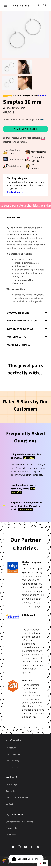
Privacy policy (12, 828)
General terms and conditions (19, 822)
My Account (11, 747)
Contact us (11, 804)
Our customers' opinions (17, 797)
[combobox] (42, 863)
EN (44, 863)
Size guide (10, 791)
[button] (6, 5)
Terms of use (11, 834)
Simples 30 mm (22, 102)
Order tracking (12, 760)
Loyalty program (13, 754)
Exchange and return (15, 767)
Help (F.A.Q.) (11, 784)
